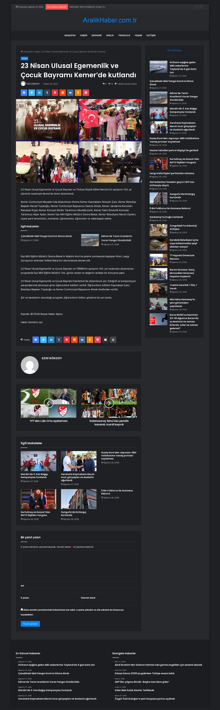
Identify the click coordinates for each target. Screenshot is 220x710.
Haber (83, 35)
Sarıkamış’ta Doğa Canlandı (166, 217)
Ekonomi (97, 35)
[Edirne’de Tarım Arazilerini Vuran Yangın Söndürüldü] (90, 240)
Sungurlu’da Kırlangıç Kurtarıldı (73, 513)
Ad (23, 585)
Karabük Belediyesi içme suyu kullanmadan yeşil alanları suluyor (184, 243)
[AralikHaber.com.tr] (110, 20)
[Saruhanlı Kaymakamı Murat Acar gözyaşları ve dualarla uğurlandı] (78, 461)
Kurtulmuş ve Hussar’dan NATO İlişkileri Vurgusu (35, 513)
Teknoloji (124, 35)
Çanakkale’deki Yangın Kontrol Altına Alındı (46, 236)
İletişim (151, 35)
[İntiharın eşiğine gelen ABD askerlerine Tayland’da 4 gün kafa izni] (158, 67)
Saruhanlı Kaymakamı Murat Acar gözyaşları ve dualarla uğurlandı (78, 477)
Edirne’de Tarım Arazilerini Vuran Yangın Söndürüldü (95, 6)
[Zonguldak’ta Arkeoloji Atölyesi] (158, 230)
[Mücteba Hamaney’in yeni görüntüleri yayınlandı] (158, 304)
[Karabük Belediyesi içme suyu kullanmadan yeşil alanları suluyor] (158, 244)
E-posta (25, 597)
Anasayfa (70, 35)
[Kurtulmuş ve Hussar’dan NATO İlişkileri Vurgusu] (38, 499)
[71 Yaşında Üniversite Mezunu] (158, 260)
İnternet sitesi (88, 597)
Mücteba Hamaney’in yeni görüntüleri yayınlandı (182, 303)
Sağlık (110, 35)
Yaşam (138, 35)
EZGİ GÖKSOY (33, 84)
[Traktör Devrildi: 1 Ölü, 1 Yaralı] (158, 290)
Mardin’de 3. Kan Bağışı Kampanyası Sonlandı (34, 476)
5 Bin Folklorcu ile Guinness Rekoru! (117, 492)
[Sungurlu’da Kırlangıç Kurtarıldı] (78, 499)
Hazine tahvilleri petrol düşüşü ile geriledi (174, 150)
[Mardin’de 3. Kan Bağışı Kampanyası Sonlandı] (38, 461)
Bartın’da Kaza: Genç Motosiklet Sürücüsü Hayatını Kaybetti (182, 273)
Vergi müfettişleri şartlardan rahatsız (172, 173)
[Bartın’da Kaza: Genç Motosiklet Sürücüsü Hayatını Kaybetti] (158, 274)
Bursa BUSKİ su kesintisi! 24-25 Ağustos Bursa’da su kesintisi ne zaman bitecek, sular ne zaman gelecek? (184, 321)
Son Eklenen (174, 50)
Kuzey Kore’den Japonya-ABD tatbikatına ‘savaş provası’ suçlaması (118, 455)
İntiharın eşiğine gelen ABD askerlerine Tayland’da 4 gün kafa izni (183, 67)
